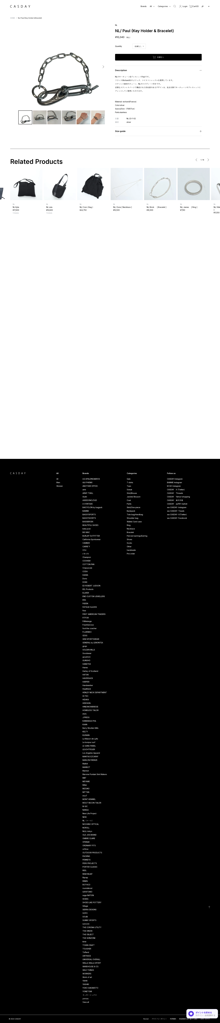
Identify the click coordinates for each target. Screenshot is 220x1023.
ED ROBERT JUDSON (91, 586)
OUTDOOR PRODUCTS (92, 853)
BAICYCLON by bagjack (92, 507)
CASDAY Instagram (175, 479)
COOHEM (86, 561)
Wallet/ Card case (134, 522)
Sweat (129, 489)
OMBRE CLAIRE (88, 838)
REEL (84, 870)
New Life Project (89, 813)
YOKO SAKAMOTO (90, 988)
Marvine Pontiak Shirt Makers (94, 774)
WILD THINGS (88, 970)
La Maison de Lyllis (90, 739)
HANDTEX (86, 664)
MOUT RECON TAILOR (91, 803)
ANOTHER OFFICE (90, 486)
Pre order (131, 554)
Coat (129, 500)
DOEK (84, 582)
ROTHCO (86, 885)
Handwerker (87, 685)
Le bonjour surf (88, 742)
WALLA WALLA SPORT (91, 963)
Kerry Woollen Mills (90, 728)
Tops (129, 486)
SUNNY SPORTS (89, 920)
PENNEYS (86, 860)
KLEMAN (86, 735)
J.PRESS (86, 717)
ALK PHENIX (87, 482)
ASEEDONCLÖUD (89, 500)
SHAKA (85, 899)
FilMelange (87, 621)
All (57, 479)
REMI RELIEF (87, 874)
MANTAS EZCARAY (90, 756)
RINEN (85, 881)
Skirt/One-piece (133, 507)
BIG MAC (86, 532)
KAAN (84, 724)
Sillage (85, 906)
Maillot (85, 764)
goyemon (86, 657)
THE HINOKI (87, 931)
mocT (84, 796)
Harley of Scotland (90, 671)
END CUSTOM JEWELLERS (93, 596)
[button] (20, 66)
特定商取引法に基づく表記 (188, 1019)
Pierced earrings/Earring (137, 536)
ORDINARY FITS (89, 845)
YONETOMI (87, 991)
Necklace (131, 529)
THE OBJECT (88, 934)
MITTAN (85, 792)
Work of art (87, 977)
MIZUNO (86, 788)
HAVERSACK (87, 678)
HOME (12, 18)
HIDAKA (85, 699)
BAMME (85, 511)
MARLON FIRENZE (89, 760)
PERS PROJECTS (89, 863)
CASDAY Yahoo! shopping (178, 497)
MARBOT (86, 767)
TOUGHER (86, 949)
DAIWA (85, 575)
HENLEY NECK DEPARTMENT (94, 692)
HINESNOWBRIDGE (90, 707)
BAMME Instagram (174, 482)
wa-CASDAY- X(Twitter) (177, 514)
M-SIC (85, 806)
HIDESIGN (86, 703)
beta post (86, 529)
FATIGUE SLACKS (89, 607)
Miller (84, 785)
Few (84, 611)
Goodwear (86, 653)
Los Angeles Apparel (91, 753)
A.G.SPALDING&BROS (91, 479)
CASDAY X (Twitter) (176, 489)
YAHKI (84, 981)
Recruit (146, 1019)
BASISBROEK (87, 522)
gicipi (84, 646)
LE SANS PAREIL (89, 746)
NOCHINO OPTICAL (90, 824)
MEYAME (86, 781)
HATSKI (85, 675)
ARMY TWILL (87, 493)
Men (58, 482)
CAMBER (86, 543)
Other (129, 546)
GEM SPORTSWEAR (90, 639)
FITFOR (85, 618)
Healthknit (86, 689)
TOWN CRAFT (88, 945)
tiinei (84, 942)
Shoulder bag (132, 518)
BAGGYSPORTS (89, 514)
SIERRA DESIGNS (89, 909)
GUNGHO (86, 660)
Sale (128, 479)
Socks (129, 543)
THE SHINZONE (88, 938)
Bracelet (130, 532)
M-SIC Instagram (174, 486)
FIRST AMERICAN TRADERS (94, 614)
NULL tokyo (87, 831)
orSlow (85, 849)
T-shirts (130, 482)
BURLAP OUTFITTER (91, 536)
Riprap (85, 877)
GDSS (84, 635)
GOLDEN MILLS (88, 650)
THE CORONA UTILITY (91, 927)
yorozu (85, 998)
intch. (84, 714)
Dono (84, 578)
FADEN (85, 603)
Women (59, 486)
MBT (84, 778)
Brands (144, 6)
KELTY (85, 732)
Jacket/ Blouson (133, 497)
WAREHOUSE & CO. (90, 966)
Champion (86, 557)
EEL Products (87, 589)
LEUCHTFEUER (88, 749)
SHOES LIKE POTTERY (91, 902)
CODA (85, 571)
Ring (128, 525)
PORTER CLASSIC (89, 867)
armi (84, 489)
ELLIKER (85, 593)
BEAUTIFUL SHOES (90, 525)
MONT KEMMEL (89, 799)
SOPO (85, 913)
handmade (131, 550)
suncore (85, 924)
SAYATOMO (87, 892)
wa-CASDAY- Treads (175, 511)
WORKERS (86, 974)
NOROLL (86, 828)
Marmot (85, 771)
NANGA (85, 810)
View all (85, 1002)
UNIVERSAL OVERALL (91, 959)
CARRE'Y (86, 546)
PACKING (86, 856)
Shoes (129, 539)
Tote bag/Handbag (135, 514)
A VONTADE (87, 504)
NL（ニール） (88, 820)
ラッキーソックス (89, 995)
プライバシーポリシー (159, 1019)
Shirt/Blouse (132, 493)
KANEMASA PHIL (89, 721)
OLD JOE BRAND (89, 835)
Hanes (85, 667)
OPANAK (86, 842)
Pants (129, 504)
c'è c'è (85, 554)
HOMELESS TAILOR (90, 710)
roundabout (87, 888)
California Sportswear (91, 539)
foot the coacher (89, 628)
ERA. (84, 600)
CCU (84, 550)
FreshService (88, 625)
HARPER (85, 682)
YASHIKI (85, 984)
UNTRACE (86, 956)
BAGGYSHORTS (89, 518)
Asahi (84, 497)
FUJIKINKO (87, 632)
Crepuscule (87, 568)
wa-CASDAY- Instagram (176, 507)
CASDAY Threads (175, 493)
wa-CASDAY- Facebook (177, 518)
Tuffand (85, 952)
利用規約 (173, 1019)
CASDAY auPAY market (177, 504)
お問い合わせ (205, 1019)
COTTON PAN (88, 564)
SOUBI (85, 917)
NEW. (84, 817)
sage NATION (88, 895)
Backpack (131, 511)
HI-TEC (85, 696)
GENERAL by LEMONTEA (92, 643)
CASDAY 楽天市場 (175, 500)
